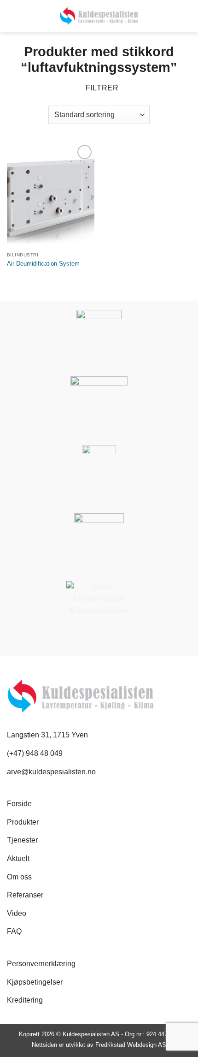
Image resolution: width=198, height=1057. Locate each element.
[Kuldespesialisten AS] (99, 16)
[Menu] (185, 16)
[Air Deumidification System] (50, 195)
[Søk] (10, 16)
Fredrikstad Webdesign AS (130, 1044)
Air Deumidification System (43, 263)
